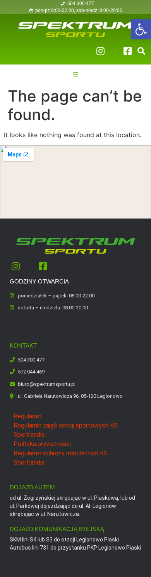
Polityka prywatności (42, 444)
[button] (141, 29)
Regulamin (27, 416)
